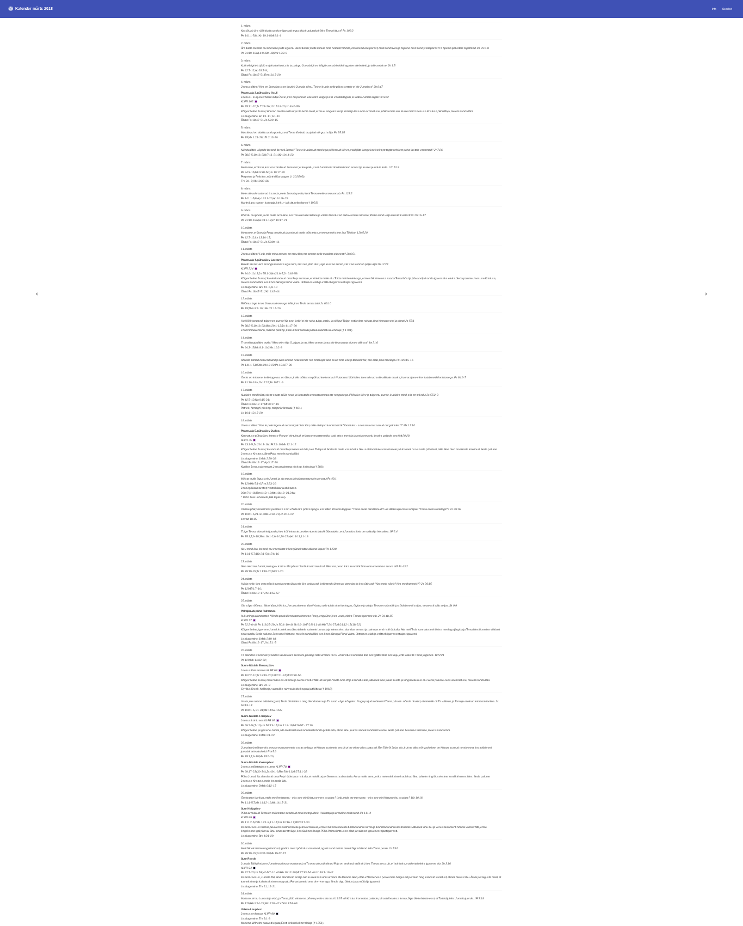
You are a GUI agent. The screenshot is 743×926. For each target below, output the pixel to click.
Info (714, 8)
